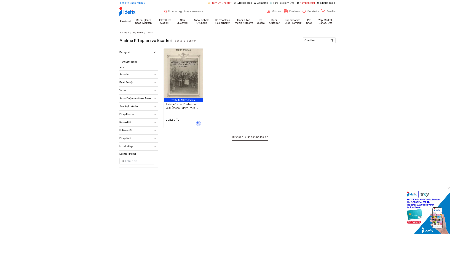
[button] (328, 11)
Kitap (122, 67)
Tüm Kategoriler (128, 61)
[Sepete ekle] (198, 123)
